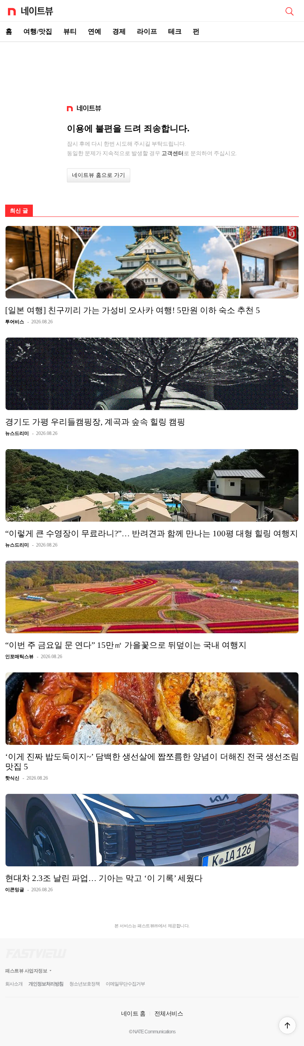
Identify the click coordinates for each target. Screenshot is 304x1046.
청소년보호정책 (84, 984)
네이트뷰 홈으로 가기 (98, 175)
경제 (119, 31)
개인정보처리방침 (45, 984)
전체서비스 (168, 1013)
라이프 (147, 31)
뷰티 (70, 31)
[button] (287, 1025)
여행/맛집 (37, 31)
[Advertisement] (152, 69)
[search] (289, 10)
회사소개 (14, 984)
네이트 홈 (133, 1013)
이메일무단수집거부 (125, 984)
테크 (175, 31)
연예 (94, 31)
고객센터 (173, 153)
